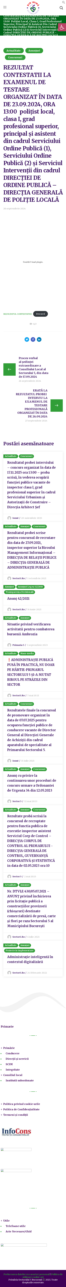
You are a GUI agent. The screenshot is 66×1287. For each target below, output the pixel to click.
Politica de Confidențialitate (21, 1109)
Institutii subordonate (20, 1080)
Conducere (12, 1053)
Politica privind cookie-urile (21, 1104)
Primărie (9, 1047)
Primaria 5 (18, 645)
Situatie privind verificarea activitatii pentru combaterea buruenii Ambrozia (30, 629)
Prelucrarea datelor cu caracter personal (26, 1274)
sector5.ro (18, 578)
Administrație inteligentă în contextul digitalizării (30, 959)
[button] (63, 2)
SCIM (9, 1064)
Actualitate (13, 50)
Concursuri (15, 57)
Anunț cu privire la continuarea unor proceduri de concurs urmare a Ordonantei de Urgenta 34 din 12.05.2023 (31, 783)
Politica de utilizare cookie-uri (43, 1275)
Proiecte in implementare (19, 950)
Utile (6, 1220)
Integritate (13, 1069)
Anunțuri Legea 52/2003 (30, 586)
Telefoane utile (16, 1226)
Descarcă (40, 314)
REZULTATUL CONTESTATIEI (17, 314)
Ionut (15, 518)
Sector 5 (17, 801)
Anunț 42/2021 (18, 598)
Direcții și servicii (17, 1058)
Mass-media (27, 653)
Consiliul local (12, 1075)
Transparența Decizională (19, 592)
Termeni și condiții (15, 1114)
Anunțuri (34, 50)
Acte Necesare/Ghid (18, 1231)
